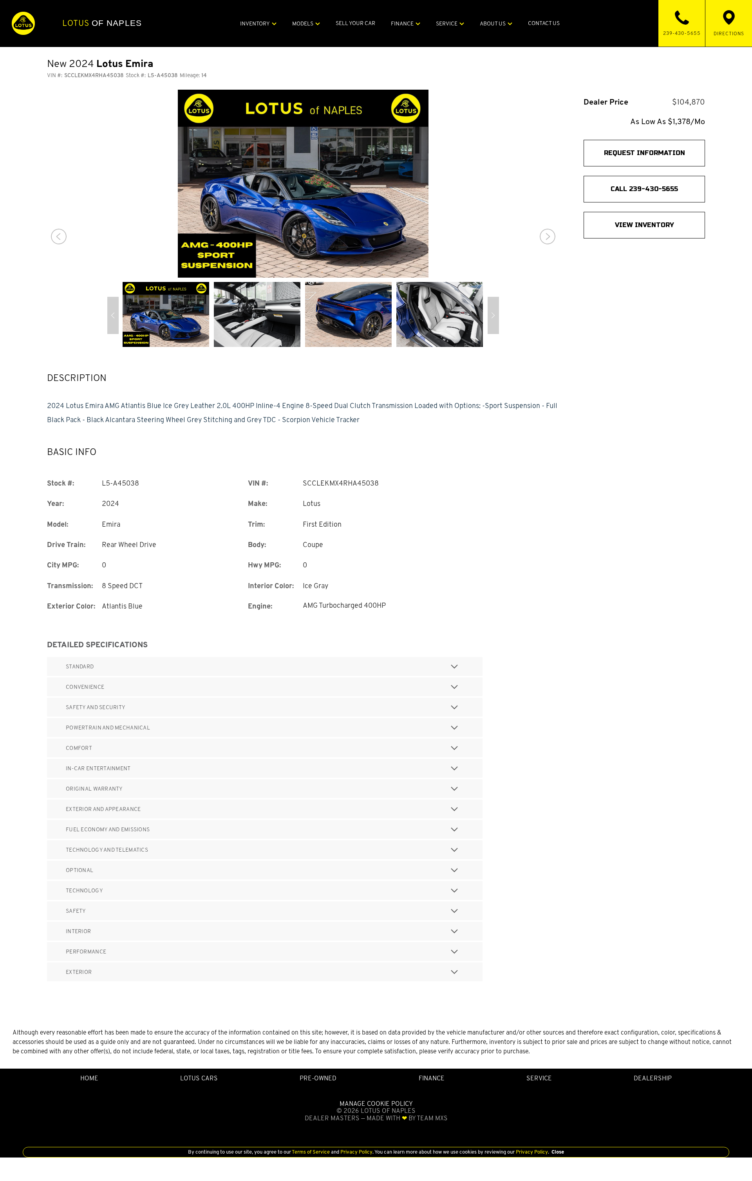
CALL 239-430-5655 (644, 189)
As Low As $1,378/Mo (667, 121)
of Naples (102, 23)
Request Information (644, 153)
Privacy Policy (355, 1151)
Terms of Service (311, 1151)
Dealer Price (606, 102)
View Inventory (644, 225)
